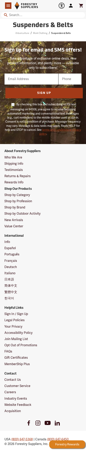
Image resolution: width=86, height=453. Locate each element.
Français (10, 261)
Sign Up (44, 93)
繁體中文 (10, 292)
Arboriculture (22, 33)
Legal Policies (14, 320)
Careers (10, 392)
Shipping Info (13, 164)
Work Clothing (40, 33)
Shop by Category (17, 195)
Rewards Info (13, 182)
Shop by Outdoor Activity (22, 214)
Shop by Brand (14, 207)
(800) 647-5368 (22, 439)
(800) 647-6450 (58, 439)
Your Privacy (13, 327)
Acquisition (12, 411)
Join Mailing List (16, 339)
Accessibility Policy (18, 333)
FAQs (8, 351)
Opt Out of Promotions (20, 345)
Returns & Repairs (17, 176)
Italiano (9, 273)
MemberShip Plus (17, 364)
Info (7, 242)
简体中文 (10, 286)
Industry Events (15, 399)
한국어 (9, 298)
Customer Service (17, 386)
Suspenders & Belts (43, 25)
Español (10, 248)
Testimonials (13, 170)
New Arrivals (13, 220)
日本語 (9, 279)
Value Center (13, 226)
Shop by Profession (18, 201)
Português (11, 254)
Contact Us (12, 380)
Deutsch (10, 267)
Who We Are (13, 157)
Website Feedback (17, 405)
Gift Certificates (16, 358)
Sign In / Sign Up (16, 314)
